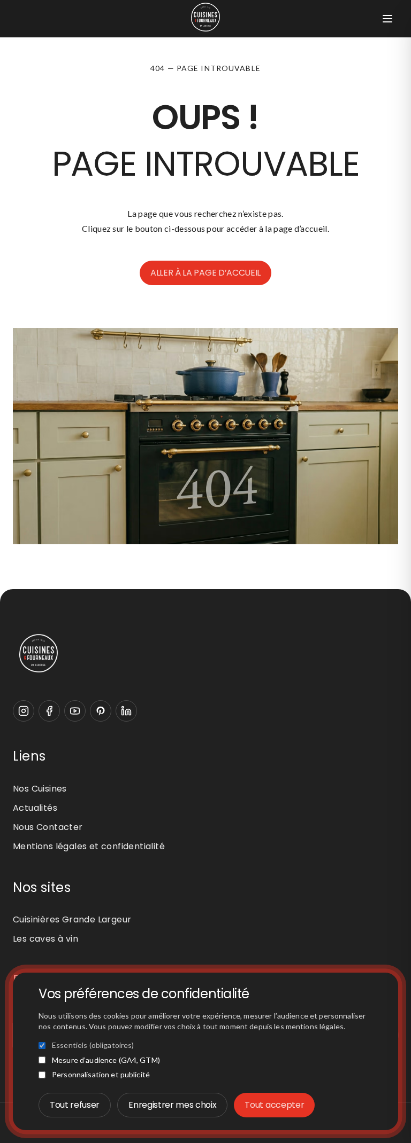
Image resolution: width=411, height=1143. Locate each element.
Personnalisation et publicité (101, 1074)
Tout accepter (274, 1105)
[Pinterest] (100, 711)
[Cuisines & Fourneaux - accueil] (205, 653)
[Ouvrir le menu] (387, 18)
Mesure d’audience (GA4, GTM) (106, 1059)
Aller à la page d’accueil (205, 273)
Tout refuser (75, 1105)
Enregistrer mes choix (172, 1105)
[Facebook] (49, 711)
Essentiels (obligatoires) (93, 1045)
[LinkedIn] (126, 711)
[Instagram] (23, 711)
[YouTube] (75, 711)
